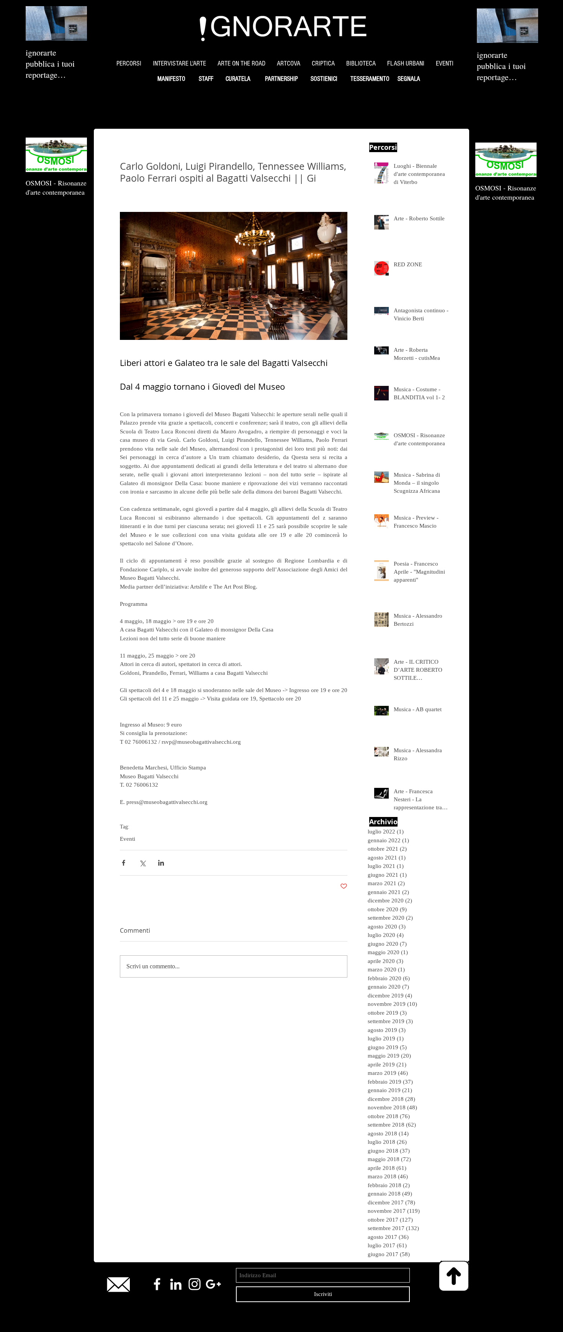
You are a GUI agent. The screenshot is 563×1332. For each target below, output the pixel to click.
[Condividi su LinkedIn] (161, 862)
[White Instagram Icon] (195, 1284)
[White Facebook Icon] (157, 1284)
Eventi (127, 839)
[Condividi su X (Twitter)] (142, 862)
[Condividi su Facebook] (123, 862)
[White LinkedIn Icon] (176, 1284)
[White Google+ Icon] (213, 1284)
